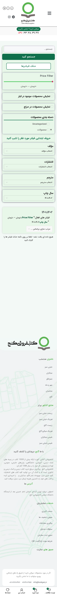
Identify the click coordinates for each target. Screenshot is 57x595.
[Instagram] (9, 17)
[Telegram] (13, 17)
